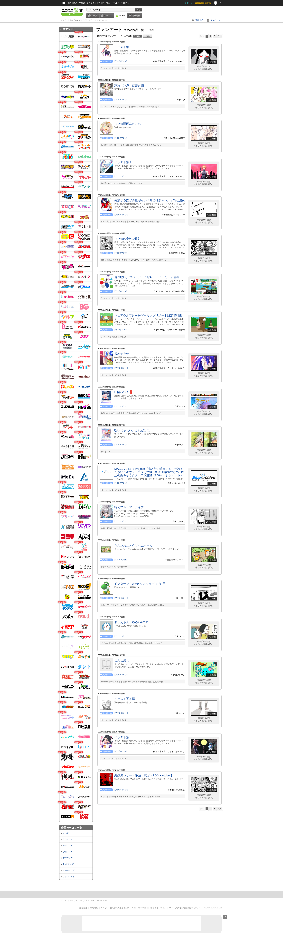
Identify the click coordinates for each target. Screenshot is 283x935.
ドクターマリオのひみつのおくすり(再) (140, 583)
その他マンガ (69, 870)
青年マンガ (68, 845)
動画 (70, 3)
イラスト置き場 (124, 699)
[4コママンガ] (120, 560)
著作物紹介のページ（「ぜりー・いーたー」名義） (148, 277)
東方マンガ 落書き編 (129, 85)
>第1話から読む (204, 66)
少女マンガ (68, 852)
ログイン (189, 3)
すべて (66, 833)
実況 (108, 3)
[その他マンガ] (120, 61)
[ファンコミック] (121, 99)
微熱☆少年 (121, 354)
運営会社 (83, 908)
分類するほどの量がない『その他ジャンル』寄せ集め (149, 200)
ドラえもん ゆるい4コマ (131, 622)
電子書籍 (136, 15)
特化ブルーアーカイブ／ (130, 507)
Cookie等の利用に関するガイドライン (149, 908)
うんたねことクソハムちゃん (133, 545)
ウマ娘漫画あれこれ (127, 123)
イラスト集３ (123, 737)
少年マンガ (68, 839)
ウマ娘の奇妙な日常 (127, 238)
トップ (94, 15)
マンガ (122, 15)
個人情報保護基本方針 (119, 908)
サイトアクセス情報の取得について (185, 908)
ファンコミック (69, 876)
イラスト (108, 15)
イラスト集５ (123, 47)
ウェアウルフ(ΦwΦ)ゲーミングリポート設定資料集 (148, 315)
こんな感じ (121, 660)
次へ (220, 36)
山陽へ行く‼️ (123, 392)
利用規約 (94, 908)
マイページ (215, 20)
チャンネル (92, 3)
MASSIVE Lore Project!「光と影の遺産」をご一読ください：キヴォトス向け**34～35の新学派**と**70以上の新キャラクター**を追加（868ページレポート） (149, 472)
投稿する (199, 20)
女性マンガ (68, 858)
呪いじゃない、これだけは (132, 430)
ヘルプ (104, 908)
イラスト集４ (123, 162)
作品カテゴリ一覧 (71, 827)
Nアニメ (115, 3)
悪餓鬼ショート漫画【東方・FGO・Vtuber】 (144, 775)
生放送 (82, 3)
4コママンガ (68, 864)
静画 (75, 3)
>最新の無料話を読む (203, 69)
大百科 (101, 3)
